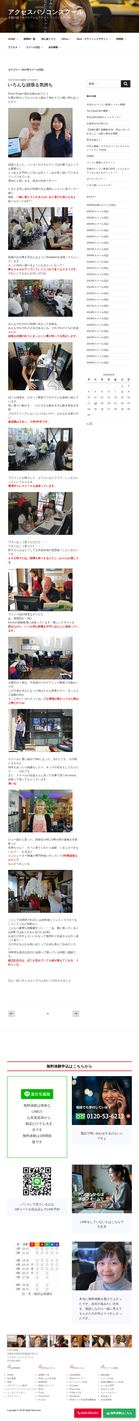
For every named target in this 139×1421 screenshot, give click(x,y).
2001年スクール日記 (98, 211)
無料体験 (105, 1375)
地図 (9, 1382)
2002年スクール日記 (98, 217)
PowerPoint (43, 1396)
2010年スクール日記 (98, 261)
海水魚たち (106, 1396)
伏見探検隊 (106, 1399)
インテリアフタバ (16, 1392)
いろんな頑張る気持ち (30, 84)
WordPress (75, 1396)
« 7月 (89, 423)
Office (65, 39)
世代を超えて (94, 139)
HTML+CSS (75, 1392)
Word (40, 1389)
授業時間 (42, 1382)
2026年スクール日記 (98, 362)
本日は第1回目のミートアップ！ (104, 117)
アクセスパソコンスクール (45, 11)
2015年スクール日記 (98, 293)
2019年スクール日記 (98, 318)
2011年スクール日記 (97, 268)
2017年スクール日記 (98, 305)
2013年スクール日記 (98, 280)
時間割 (119, 39)
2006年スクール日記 (98, 242)
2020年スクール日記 (98, 324)
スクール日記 (33, 47)
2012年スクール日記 (98, 274)
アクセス (13, 47)
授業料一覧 (29, 39)
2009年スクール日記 (98, 255)
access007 (32, 80)
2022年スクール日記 (98, 337)
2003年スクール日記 (98, 224)
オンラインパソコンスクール (21, 1389)
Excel (41, 1392)
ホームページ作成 (78, 1382)
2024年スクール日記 (98, 350)
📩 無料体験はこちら (119, 1413)
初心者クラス (48, 39)
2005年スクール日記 (98, 236)
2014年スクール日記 (98, 287)
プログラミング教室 (17, 1385)
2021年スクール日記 (98, 331)
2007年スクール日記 (98, 249)
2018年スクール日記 (98, 312)
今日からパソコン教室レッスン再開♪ (106, 104)
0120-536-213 (89, 1413)
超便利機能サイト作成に (113, 1382)
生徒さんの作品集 (47, 1378)
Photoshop (75, 1389)
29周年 (90, 156)
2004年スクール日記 (98, 230)
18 (95, 403)
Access (42, 1399)
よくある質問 (107, 1385)
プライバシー (13, 1396)
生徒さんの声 (107, 1389)
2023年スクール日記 (98, 343)
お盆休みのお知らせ (97, 123)
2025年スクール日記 (98, 356)
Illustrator (74, 1385)
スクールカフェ (108, 1392)
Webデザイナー (77, 1378)
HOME (11, 39)
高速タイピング (46, 1385)
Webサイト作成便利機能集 (83, 1399)
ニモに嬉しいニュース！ (100, 185)
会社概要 (53, 47)
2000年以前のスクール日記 (101, 205)
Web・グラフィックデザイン (92, 39)
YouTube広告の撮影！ (98, 110)
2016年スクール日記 (98, 299)
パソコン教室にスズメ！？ (101, 162)
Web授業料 (75, 1375)
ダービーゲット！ (96, 178)
